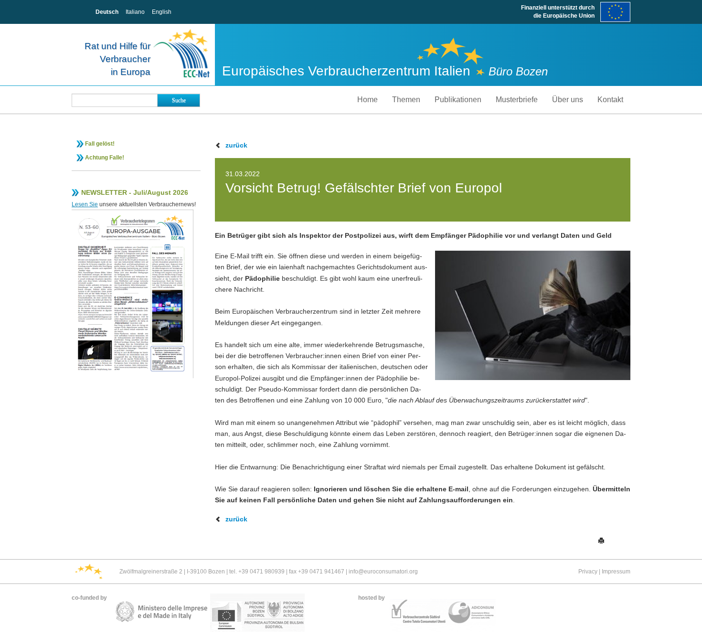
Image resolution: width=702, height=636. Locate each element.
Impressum (616, 571)
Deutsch (107, 12)
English (161, 12)
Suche (179, 100)
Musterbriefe (517, 99)
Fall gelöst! (100, 143)
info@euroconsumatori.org (383, 571)
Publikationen (458, 99)
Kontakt (610, 99)
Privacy (587, 571)
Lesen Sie (85, 204)
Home (367, 99)
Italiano (135, 12)
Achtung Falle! (104, 157)
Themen (406, 99)
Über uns (567, 99)
